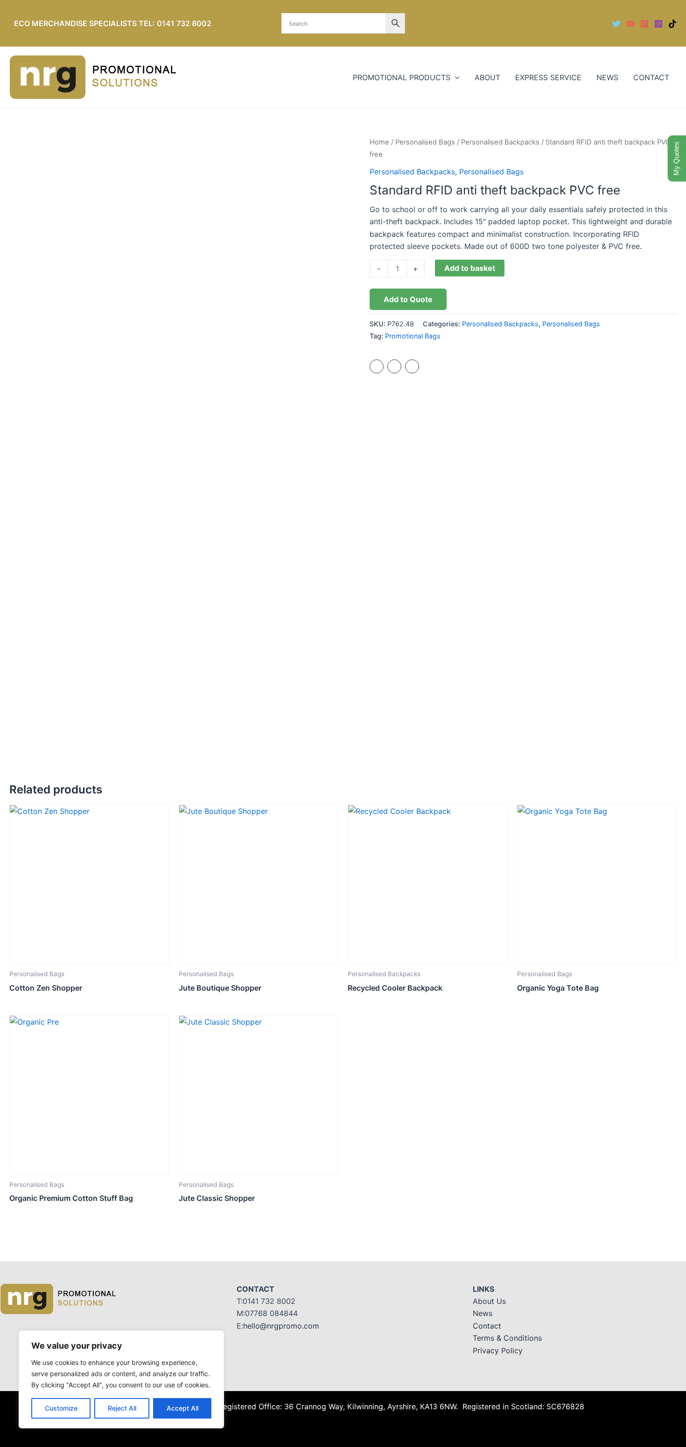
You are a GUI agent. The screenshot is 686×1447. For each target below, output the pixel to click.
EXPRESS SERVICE (548, 77)
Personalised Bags (425, 142)
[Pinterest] (644, 24)
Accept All (182, 1408)
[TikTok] (672, 24)
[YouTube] (630, 24)
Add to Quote (408, 299)
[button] (455, 77)
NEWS (607, 77)
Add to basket (469, 268)
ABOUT (487, 77)
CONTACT (651, 77)
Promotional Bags (413, 336)
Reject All (122, 1408)
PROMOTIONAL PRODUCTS (401, 77)
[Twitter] (616, 24)
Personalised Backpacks (500, 142)
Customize (61, 1408)
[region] (121, 1379)
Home (379, 142)
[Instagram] (658, 24)
